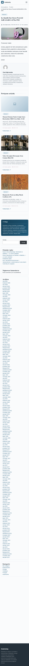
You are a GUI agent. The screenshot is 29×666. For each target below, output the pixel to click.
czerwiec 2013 (6, 540)
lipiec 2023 (5, 334)
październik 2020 (7, 390)
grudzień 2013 (6, 530)
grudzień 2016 (6, 468)
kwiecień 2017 (6, 462)
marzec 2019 (6, 422)
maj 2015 (5, 501)
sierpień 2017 (6, 455)
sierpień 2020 (6, 393)
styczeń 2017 (6, 467)
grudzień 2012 (6, 550)
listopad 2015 (6, 491)
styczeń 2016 (6, 487)
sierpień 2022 (6, 352)
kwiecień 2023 (6, 339)
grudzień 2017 (6, 448)
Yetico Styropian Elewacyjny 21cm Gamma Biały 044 (13, 157)
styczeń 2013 (6, 549)
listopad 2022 (6, 347)
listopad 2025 (6, 289)
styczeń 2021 (6, 385)
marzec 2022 (6, 361)
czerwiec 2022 (6, 356)
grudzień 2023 (6, 325)
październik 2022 (7, 349)
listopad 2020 (6, 388)
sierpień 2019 (6, 414)
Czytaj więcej (6, 130)
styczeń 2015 (6, 508)
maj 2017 (5, 460)
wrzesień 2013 (6, 535)
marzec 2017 (6, 463)
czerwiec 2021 (6, 376)
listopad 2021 (6, 368)
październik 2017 (7, 451)
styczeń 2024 (6, 324)
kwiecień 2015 (6, 502)
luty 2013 (5, 547)
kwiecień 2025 (6, 298)
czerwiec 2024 (6, 315)
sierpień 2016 (6, 475)
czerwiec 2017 (6, 458)
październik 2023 (7, 329)
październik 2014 (7, 513)
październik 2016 (7, 472)
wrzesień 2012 (6, 555)
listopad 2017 (6, 450)
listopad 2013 (6, 531)
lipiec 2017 (5, 456)
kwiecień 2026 (6, 283)
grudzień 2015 (6, 489)
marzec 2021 (6, 381)
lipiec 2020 (5, 395)
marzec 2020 (6, 402)
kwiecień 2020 (6, 400)
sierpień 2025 (6, 291)
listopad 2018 (6, 429)
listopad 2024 (6, 306)
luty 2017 (5, 465)
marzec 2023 (6, 341)
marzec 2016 (6, 484)
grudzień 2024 (6, 305)
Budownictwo (6, 567)
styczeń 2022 (6, 364)
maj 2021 (5, 378)
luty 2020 (5, 404)
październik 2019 (7, 410)
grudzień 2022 (6, 346)
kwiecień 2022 (6, 359)
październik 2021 (7, 370)
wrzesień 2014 (6, 514)
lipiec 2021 (5, 375)
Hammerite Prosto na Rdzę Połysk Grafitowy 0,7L (13, 196)
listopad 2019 (6, 409)
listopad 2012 (6, 552)
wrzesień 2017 (6, 453)
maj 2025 (5, 296)
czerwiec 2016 (6, 479)
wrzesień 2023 (6, 330)
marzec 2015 (6, 504)
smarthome (6, 574)
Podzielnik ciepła (7, 258)
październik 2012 (7, 554)
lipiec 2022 (5, 354)
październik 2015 (7, 492)
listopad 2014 (6, 511)
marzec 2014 (6, 525)
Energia (5, 569)
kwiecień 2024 (6, 318)
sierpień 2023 (6, 332)
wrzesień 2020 (6, 392)
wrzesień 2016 (6, 474)
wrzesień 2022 (6, 351)
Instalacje (5, 571)
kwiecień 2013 (6, 543)
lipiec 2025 (5, 293)
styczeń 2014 (6, 528)
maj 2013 (5, 542)
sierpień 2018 (6, 434)
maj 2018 (5, 439)
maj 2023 (5, 337)
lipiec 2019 (5, 416)
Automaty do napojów (8, 263)
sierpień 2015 (6, 496)
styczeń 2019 (6, 426)
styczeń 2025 (6, 303)
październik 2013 (7, 533)
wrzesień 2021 (6, 371)
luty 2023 (5, 342)
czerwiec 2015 (6, 499)
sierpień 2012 (6, 557)
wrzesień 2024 (6, 310)
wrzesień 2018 (6, 433)
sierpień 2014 (6, 516)
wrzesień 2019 (6, 412)
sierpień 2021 (6, 373)
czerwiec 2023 (6, 335)
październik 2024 (7, 308)
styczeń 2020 (6, 405)
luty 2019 (5, 424)
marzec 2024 (6, 320)
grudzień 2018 (6, 427)
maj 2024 (5, 317)
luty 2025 (5, 301)
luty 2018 (5, 445)
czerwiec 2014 (6, 520)
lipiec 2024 (5, 313)
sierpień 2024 (6, 312)
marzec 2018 (6, 443)
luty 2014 (5, 526)
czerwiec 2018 (6, 438)
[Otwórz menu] (26, 2)
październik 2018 (7, 431)
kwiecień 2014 (6, 523)
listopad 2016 (6, 470)
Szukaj (4, 240)
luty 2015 (5, 506)
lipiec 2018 (5, 436)
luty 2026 (5, 284)
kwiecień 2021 (6, 380)
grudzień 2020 (6, 387)
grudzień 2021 (6, 366)
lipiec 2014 (5, 518)
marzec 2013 (6, 545)
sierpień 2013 (6, 537)
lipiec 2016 (5, 477)
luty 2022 (5, 363)
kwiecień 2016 (6, 482)
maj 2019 (5, 419)
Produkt (4, 14)
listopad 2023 (6, 327)
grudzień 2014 (6, 509)
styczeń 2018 (6, 446)
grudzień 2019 (6, 407)
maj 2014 (5, 521)
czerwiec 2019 (6, 417)
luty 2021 (5, 383)
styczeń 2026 (6, 286)
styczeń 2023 (6, 344)
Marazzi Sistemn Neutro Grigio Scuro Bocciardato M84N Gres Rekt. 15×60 (14, 118)
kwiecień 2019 (6, 421)
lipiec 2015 (5, 497)
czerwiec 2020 (6, 397)
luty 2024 (5, 322)
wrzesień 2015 (6, 494)
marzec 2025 (6, 300)
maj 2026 (5, 281)
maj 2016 (5, 480)
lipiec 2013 (5, 538)
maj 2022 (5, 358)
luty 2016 (5, 485)
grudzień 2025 (6, 288)
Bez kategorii (6, 566)
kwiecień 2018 (6, 441)
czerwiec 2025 (6, 295)
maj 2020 (5, 399)
